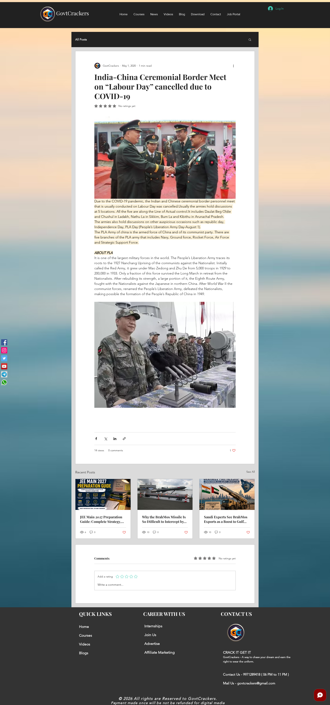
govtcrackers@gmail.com (256, 683)
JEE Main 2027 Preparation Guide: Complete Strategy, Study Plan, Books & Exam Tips (101, 519)
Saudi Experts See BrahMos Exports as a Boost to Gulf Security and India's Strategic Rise (225, 519)
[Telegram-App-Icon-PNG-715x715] (4, 374)
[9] (4, 382)
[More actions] (233, 65)
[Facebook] (4, 342)
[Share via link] (124, 438)
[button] (250, 39)
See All (250, 471)
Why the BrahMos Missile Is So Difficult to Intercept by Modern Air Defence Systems (164, 519)
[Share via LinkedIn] (115, 438)
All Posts (81, 39)
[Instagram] (4, 350)
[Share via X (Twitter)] (105, 438)
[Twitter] (4, 358)
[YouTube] (4, 366)
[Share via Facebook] (96, 438)
